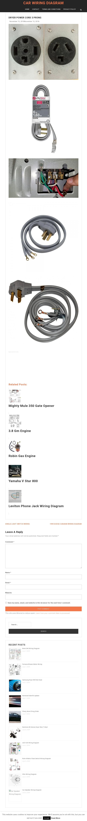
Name (8, 572)
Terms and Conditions (51, 9)
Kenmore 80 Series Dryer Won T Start (35, 727)
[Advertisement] (43, 368)
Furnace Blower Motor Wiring (32, 664)
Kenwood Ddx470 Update (30, 695)
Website (8, 593)
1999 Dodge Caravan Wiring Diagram (66, 524)
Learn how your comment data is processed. (53, 613)
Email (8, 583)
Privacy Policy (69, 9)
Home (27, 9)
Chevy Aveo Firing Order (30, 711)
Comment (9, 542)
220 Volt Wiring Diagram (30, 743)
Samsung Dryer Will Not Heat (32, 680)
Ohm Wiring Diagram (29, 774)
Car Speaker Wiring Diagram (31, 790)
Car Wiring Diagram (43, 3)
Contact (35, 9)
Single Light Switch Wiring (17, 524)
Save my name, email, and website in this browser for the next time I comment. (39, 603)
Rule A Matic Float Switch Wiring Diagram (36, 758)
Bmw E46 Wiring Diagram (31, 648)
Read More (55, 818)
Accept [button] (46, 818)
